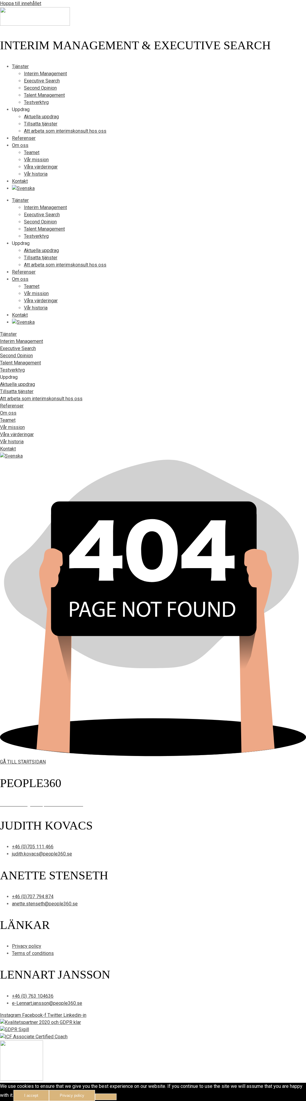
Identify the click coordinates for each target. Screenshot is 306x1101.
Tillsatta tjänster (40, 124)
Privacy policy (72, 1095)
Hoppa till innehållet (20, 3)
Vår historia (36, 174)
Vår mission (36, 159)
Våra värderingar (41, 167)
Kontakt (20, 181)
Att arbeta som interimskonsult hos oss (65, 131)
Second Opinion (40, 88)
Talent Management (44, 95)
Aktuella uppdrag (41, 116)
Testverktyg (36, 102)
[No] (106, 1097)
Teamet (31, 152)
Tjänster (20, 66)
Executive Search (42, 81)
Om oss (20, 145)
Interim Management (45, 73)
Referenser (24, 138)
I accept (31, 1095)
